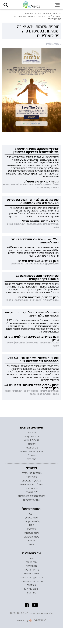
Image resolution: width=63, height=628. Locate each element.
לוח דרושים (32, 492)
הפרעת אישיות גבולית (31, 451)
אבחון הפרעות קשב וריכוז (31, 495)
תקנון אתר (31, 565)
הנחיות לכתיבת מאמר (31, 581)
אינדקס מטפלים (31, 499)
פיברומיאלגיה (31, 447)
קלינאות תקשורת (31, 521)
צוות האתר (31, 562)
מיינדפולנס (31, 455)
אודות (31, 558)
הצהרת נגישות (31, 573)
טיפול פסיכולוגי (31, 536)
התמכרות (31, 459)
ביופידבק (31, 529)
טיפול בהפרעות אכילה (31, 484)
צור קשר (31, 585)
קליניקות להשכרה (31, 480)
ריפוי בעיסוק (31, 517)
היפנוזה (31, 544)
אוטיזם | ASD (31, 440)
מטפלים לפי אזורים (32, 473)
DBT (31, 525)
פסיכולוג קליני (31, 436)
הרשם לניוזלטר (31, 588)
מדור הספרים (31, 488)
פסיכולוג (31, 432)
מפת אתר (31, 592)
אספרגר (32, 443)
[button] (5, 4)
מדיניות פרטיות (31, 569)
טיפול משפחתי (31, 532)
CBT (31, 513)
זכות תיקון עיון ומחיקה (31, 577)
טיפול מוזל (31, 476)
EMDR (31, 540)
